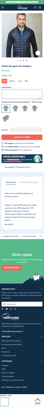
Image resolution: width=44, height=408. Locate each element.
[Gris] (23, 402)
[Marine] (14, 402)
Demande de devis (11, 268)
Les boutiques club (9, 355)
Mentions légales (8, 373)
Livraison (5, 365)
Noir (4, 81)
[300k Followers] (7, 309)
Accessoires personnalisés (12, 344)
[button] (39, 7)
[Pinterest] (2, 309)
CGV (3, 369)
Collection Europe (29, 236)
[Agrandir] (37, 53)
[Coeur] (15, 108)
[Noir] (4, 402)
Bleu (26, 81)
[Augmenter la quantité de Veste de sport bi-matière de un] (39, 130)
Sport (4, 348)
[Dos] (25, 108)
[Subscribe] (40, 304)
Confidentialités (8, 376)
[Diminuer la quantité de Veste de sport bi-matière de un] (12, 130)
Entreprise (6, 352)
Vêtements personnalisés (11, 341)
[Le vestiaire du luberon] (22, 7)
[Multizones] (6, 118)
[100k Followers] (11, 309)
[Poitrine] (34, 108)
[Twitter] (15, 309)
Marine (12, 81)
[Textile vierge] (6, 108)
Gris (19, 81)
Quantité (5, 130)
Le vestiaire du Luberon (10, 236)
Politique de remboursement (13, 380)
